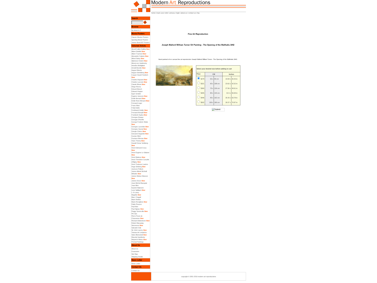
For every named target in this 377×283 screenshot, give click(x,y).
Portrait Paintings (138, 242)
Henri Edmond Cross (139, 148)
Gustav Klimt (136, 136)
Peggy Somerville (138, 211)
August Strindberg (138, 72)
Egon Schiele (136, 94)
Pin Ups (134, 214)
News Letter (136, 263)
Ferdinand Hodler (138, 110)
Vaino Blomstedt (137, 235)
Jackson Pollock (137, 169)
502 (203, 102)
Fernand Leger (137, 103)
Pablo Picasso (137, 204)
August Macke (137, 70)
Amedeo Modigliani (138, 65)
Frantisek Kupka (137, 115)
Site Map (135, 254)
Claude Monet (136, 84)
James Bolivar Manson (140, 176)
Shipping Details (137, 257)
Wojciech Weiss (137, 239)
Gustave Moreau (138, 138)
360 (203, 88)
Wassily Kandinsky (138, 237)
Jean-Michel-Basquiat (139, 183)
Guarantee (135, 251)
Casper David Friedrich (140, 75)
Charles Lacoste (137, 82)
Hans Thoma (136, 141)
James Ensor (136, 181)
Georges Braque (137, 117)
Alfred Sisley (136, 58)
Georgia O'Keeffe (138, 119)
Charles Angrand (137, 80)
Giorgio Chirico (137, 131)
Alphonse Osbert (138, 61)
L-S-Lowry (135, 192)
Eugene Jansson (138, 96)
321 (203, 83)
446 (203, 98)
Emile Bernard (137, 98)
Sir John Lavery (137, 230)
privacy (172, 13)
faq (198, 13)
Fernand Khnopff (137, 112)
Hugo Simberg (137, 167)
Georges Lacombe (138, 127)
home (153, 13)
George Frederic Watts (140, 122)
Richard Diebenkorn (139, 221)
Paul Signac (136, 209)
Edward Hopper (137, 91)
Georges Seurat (137, 129)
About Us (135, 249)
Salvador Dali (136, 228)
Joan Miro (135, 185)
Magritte (134, 195)
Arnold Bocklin (137, 68)
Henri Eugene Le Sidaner (140, 152)
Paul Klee (135, 206)
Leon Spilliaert (136, 190)
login (178, 13)
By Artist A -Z (136, 30)
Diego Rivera (136, 87)
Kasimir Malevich (138, 188)
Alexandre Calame (138, 56)
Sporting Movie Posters (140, 40)
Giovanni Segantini (138, 134)
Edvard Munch (137, 89)
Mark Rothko (136, 199)
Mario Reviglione (137, 202)
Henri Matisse (136, 157)
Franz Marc (136, 105)
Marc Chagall (136, 197)
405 (203, 93)
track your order (162, 13)
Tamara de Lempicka (139, 232)
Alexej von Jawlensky (139, 63)
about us (184, 13)
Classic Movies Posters (140, 37)
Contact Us (136, 270)
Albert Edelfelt (136, 51)
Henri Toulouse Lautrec (140, 164)
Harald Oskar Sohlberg (140, 143)
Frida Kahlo (136, 108)
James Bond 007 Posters (141, 42)
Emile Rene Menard (138, 101)
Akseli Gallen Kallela (139, 49)
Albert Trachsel (137, 54)
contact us (192, 13)
